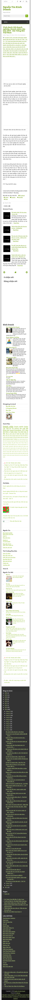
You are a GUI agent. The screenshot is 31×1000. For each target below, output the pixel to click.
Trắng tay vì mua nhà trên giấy (13, 848)
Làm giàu (5, 442)
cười (27, 446)
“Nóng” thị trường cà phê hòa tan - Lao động (17, 783)
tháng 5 (8, 725)
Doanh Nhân (6, 926)
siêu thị (14, 433)
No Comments (21, 35)
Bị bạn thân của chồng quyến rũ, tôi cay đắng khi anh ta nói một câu (19, 595)
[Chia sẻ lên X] (8, 206)
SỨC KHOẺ (11, 444)
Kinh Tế (22, 435)
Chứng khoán (22, 439)
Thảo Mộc (4, 995)
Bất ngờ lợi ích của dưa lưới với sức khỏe (15, 612)
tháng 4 (8, 727)
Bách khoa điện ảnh (8, 966)
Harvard (12, 440)
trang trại (18, 435)
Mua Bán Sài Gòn (10, 406)
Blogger (18, 993)
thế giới (25, 451)
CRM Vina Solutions (8, 949)
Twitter (6, 197)
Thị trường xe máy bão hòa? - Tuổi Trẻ (15, 881)
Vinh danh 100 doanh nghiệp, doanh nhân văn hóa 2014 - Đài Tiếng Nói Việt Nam (14, 30)
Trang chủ (6, 893)
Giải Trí (5, 536)
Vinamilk (6, 446)
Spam (7, 444)
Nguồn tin (5, 540)
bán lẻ (26, 432)
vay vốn (26, 453)
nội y (18, 449)
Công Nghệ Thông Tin (8, 928)
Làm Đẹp (8, 614)
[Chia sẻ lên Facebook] (9, 206)
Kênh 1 (7, 432)
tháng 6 (8, 723)
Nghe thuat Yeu (10, 592)
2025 (6, 693)
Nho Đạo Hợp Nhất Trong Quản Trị (13, 911)
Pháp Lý (26, 442)
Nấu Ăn (8, 574)
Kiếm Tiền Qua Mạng (7, 996)
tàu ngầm (23, 453)
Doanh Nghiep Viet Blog (12, 337)
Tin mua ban (9, 376)
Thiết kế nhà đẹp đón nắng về (13, 869)
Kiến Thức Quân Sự (8, 545)
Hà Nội (16, 440)
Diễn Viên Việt (6, 943)
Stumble (20, 197)
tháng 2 (8, 883)
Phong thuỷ (18, 442)
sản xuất (22, 428)
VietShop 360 (6, 565)
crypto (24, 446)
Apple (17, 433)
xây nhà (7, 437)
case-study (11, 446)
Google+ (13, 197)
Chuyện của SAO (10, 627)
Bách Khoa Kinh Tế (11, 347)
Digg (6, 199)
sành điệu (9, 451)
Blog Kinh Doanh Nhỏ (12, 367)
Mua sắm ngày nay (7, 555)
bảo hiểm (22, 433)
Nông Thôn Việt (7, 947)
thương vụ (20, 451)
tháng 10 (8, 715)
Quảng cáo (5, 563)
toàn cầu (11, 453)
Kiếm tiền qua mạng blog (9, 557)
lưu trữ (6, 449)
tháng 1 (8, 885)
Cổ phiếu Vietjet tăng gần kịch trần (18, 507)
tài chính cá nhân (17, 453)
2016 (6, 705)
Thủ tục (15, 444)
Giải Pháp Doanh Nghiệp (9, 951)
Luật (4, 437)
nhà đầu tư (14, 449)
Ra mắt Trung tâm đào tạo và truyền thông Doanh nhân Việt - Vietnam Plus (19, 247)
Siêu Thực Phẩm (10, 412)
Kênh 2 (26, 435)
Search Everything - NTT (17, 430)
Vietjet (18, 437)
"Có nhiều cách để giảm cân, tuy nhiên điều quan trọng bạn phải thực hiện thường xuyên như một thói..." (16, 636)
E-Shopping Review (11, 408)
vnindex (4, 455)
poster (27, 449)
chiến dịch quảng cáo (18, 446)
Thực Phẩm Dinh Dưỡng (12, 610)
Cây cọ (26, 439)
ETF (6, 440)
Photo (22, 442)
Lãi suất (5, 924)
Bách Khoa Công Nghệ (8, 933)
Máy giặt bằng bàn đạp (15, 521)
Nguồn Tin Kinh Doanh (12, 8)
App (18, 439)
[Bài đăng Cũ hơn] (27, 272)
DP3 (4, 440)
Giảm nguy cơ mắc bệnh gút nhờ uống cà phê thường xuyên (19, 642)
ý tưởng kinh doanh (10, 455)
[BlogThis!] (6, 206)
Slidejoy (4, 444)
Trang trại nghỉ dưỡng (22, 444)
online (21, 449)
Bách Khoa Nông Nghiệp (9, 931)
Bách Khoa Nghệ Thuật (9, 937)
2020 (6, 697)
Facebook (22, 195)
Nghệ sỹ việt (6, 941)
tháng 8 (8, 719)
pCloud (23, 449)
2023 (6, 695)
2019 (6, 699)
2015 (6, 707)
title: (4, 433)
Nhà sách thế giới (7, 561)
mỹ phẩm (10, 449)
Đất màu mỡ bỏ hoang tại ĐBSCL (14, 875)
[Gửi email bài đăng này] (4, 206)
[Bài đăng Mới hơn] (4, 272)
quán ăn (5, 451)
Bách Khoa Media (7, 939)
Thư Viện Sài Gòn (7, 958)
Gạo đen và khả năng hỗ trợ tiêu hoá (14, 615)
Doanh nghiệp (18, 426)
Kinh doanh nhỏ (7, 929)
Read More (16, 223)
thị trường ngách (9, 439)
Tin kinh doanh (6, 541)
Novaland (9, 442)
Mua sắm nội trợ (7, 543)
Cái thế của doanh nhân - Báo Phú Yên (15, 756)
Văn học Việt (6, 945)
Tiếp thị (8, 428)
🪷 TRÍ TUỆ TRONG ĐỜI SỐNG (12, 463)
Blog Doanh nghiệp (7, 533)
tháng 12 (8, 711)
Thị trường (15, 428)
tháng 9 (8, 717)
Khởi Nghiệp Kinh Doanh (12, 327)
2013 (6, 887)
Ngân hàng (13, 432)
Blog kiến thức (6, 537)
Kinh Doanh (12, 435)
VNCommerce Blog (11, 357)
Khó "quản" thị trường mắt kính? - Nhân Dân (17, 804)
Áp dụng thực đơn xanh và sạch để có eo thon (15, 479)
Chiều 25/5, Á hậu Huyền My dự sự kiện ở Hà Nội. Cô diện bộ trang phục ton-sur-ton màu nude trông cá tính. (16, 630)
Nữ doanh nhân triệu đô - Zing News (15, 732)
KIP (18, 440)
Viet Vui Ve (9, 588)
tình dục (7, 435)
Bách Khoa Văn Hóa (8, 534)
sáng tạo (22, 437)
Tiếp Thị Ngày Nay (11, 379)
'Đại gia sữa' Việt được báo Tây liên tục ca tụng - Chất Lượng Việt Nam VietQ (19, 237)
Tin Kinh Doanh (10, 648)
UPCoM (15, 437)
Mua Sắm (8, 410)
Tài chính (21, 432)
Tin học (8, 584)
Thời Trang (9, 601)
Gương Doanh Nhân (11, 393)
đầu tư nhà (9, 433)
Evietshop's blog (7, 955)
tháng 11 (8, 713)
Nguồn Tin (9, 617)
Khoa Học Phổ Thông (23, 440)
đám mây (17, 455)
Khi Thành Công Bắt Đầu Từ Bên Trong (14, 899)
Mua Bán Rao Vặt (7, 559)
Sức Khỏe (8, 633)
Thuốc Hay (9, 639)
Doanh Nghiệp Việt (12, 995)
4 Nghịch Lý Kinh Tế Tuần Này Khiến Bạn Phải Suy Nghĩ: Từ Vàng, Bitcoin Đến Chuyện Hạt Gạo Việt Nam (16, 467)
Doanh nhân (8, 203)
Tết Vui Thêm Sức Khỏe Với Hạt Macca (14, 986)
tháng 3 (8, 729)
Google (11, 437)
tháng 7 (8, 721)
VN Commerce (22, 996)
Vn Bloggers (16, 996)
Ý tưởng (15, 439)
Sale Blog (8, 385)
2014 (6, 709)
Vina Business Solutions (9, 918)
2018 (6, 701)
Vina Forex (5, 920)
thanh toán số (15, 451)
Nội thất (13, 442)
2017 (6, 703)
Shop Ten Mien (6, 553)
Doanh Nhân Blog (7, 957)
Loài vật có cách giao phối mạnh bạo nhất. (16, 590)
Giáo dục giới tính (7, 547)
